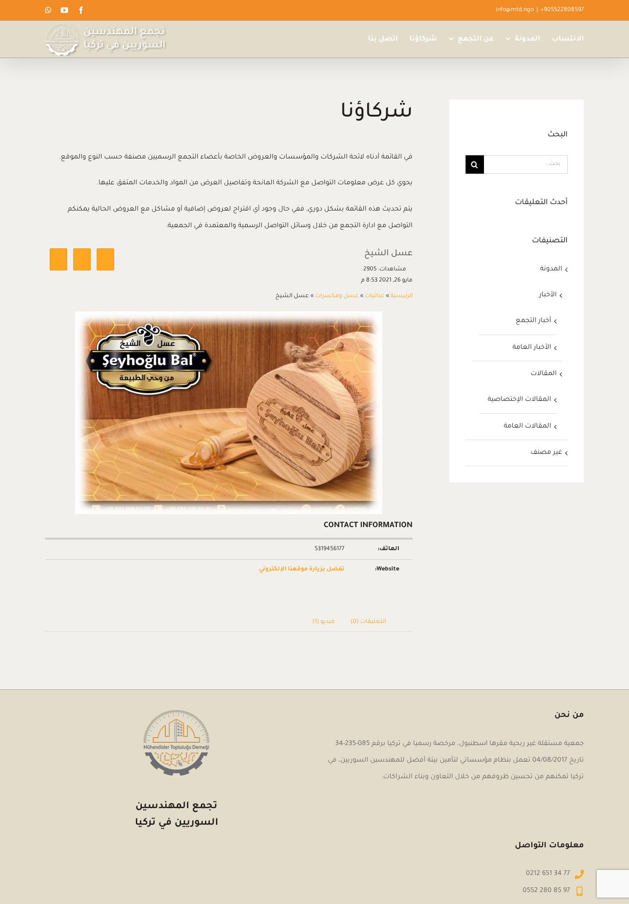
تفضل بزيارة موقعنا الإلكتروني (301, 569)
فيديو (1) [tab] (323, 622)
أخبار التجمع (533, 321)
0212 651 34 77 (548, 874)
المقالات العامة (527, 426)
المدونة (551, 269)
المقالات (543, 374)
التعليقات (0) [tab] (368, 622)
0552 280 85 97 (546, 891)
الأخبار (548, 295)
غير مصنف (546, 453)
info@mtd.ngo (515, 10)
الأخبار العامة (532, 348)
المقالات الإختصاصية (519, 400)
